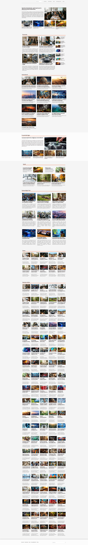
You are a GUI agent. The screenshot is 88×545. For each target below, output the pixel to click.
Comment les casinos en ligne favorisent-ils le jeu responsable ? (63, 63)
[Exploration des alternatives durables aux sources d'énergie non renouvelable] (35, 400)
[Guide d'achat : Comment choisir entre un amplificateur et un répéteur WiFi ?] (44, 463)
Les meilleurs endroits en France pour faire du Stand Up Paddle (58, 114)
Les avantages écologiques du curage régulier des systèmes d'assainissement (63, 42)
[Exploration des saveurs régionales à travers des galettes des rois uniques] (38, 153)
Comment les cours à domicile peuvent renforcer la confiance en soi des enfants (61, 481)
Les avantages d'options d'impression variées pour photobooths (42, 238)
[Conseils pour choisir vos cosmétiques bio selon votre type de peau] (53, 450)
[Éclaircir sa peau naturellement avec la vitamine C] (60, 169)
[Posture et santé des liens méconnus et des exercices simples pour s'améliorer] (49, 153)
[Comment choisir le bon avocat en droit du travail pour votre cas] (61, 153)
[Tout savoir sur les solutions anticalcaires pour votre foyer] (29, 214)
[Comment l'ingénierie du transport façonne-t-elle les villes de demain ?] (59, 214)
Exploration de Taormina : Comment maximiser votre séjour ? (52, 260)
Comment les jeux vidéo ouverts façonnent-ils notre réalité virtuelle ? (59, 238)
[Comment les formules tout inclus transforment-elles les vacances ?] (58, 59)
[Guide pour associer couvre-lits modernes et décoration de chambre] (44, 476)
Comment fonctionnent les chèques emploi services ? (53, 531)
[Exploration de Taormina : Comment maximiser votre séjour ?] (53, 254)
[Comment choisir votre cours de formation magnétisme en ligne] (27, 153)
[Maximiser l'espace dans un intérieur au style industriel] (53, 267)
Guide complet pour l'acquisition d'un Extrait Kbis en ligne (35, 480)
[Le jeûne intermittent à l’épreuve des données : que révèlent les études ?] (53, 286)
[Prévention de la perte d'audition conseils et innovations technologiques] (44, 400)
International (49, 1)
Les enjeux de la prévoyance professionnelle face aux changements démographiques (63, 56)
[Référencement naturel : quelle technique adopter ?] (44, 526)
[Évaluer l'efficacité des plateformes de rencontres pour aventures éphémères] (58, 46)
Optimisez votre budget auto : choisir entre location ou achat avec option (27, 27)
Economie (45, 1)
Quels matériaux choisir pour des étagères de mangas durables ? (58, 202)
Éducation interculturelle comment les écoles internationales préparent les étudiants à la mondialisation (43, 100)
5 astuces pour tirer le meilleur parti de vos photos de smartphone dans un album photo (35, 506)
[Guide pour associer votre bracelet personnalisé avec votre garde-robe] (62, 254)
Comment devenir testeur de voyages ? (25, 531)
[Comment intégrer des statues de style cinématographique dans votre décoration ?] (35, 267)
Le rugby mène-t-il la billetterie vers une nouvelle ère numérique (28, 202)
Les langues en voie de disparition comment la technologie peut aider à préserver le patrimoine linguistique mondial (43, 87)
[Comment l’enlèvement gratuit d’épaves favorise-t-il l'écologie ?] (44, 196)
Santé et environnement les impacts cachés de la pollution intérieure (43, 418)
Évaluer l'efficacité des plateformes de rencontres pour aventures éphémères (63, 46)
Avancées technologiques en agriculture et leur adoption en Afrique (59, 86)
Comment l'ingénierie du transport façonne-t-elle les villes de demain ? (59, 219)
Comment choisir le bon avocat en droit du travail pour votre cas (60, 157)
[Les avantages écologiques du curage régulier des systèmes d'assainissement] (58, 42)
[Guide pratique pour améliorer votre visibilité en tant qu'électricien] (62, 450)
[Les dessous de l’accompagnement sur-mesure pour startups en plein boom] (47, 40)
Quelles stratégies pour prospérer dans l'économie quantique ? (26, 392)
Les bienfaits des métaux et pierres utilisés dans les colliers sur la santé (26, 506)
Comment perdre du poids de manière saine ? (61, 518)
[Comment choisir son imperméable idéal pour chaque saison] (35, 450)
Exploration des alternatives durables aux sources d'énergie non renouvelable (34, 405)
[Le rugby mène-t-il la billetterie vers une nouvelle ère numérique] (29, 196)
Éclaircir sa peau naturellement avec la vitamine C (49, 168)
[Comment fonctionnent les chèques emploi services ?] (53, 526)
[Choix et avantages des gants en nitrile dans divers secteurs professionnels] (62, 425)
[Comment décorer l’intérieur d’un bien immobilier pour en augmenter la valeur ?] (35, 526)
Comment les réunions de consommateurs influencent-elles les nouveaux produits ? (26, 481)
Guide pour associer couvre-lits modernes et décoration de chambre (44, 480)
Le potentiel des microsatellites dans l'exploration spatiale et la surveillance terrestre (53, 443)
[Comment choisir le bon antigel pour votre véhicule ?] (55, 143)
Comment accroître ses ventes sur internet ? (44, 518)
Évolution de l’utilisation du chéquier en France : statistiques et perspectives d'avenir (28, 114)
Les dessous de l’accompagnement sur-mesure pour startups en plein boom (46, 46)
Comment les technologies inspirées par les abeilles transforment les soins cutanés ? (61, 28)
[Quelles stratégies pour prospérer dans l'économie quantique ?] (26, 387)
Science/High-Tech (58, 1)
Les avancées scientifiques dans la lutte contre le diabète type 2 (61, 405)
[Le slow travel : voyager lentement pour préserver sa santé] (35, 299)
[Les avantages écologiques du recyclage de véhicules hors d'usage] (44, 214)
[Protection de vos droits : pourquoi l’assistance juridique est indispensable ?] (35, 362)
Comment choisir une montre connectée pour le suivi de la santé (44, 493)
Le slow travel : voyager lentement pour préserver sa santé (35, 303)
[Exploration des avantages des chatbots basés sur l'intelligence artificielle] (26, 425)
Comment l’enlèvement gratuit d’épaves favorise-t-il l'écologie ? (43, 202)
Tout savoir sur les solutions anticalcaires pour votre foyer (27, 219)
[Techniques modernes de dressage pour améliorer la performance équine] (26, 438)
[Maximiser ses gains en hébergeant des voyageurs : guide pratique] (26, 400)
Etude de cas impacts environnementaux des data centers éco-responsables (52, 430)
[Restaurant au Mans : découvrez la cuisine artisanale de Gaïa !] (44, 450)
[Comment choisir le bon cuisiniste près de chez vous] (26, 463)
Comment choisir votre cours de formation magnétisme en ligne (26, 157)
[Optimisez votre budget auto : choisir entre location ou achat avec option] (27, 23)
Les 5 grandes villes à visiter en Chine (28, 127)
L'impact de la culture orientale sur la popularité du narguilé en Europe (43, 114)
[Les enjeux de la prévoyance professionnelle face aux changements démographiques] (58, 55)
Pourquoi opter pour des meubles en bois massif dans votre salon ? (53, 393)
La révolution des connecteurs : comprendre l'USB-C (37, 27)
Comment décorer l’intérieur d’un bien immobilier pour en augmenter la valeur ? (34, 532)
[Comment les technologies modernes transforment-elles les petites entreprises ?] (62, 362)
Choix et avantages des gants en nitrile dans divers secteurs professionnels (61, 430)
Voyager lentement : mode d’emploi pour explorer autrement (34, 259)
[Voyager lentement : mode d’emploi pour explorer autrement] (35, 254)
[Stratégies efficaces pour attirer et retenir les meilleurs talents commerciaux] (35, 463)
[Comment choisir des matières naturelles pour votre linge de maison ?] (26, 267)
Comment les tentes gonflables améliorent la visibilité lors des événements (61, 443)
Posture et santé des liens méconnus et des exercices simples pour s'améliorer (49, 158)
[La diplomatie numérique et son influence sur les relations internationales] (59, 94)
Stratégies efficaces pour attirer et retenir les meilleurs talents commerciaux (34, 468)
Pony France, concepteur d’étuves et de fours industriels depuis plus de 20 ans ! (44, 393)
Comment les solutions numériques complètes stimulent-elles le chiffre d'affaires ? (63, 51)
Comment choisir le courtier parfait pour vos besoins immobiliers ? (63, 37)
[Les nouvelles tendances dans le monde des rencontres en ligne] (44, 267)
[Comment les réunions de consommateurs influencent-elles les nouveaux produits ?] (26, 476)
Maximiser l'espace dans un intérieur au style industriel (52, 271)
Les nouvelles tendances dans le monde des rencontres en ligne (44, 272)
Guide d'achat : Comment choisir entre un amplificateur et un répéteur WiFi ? (44, 468)
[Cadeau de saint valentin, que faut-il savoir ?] (62, 526)
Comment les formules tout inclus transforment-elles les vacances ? (52, 355)
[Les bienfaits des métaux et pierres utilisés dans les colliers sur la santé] (26, 501)
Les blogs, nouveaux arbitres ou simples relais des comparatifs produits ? (26, 260)
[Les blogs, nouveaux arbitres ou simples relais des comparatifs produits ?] (26, 254)
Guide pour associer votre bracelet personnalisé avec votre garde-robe (62, 260)
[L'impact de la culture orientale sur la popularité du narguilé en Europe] (44, 108)
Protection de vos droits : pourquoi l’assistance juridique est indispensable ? (34, 367)
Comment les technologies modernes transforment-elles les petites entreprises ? (61, 367)
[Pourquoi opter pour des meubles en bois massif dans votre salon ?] (53, 387)
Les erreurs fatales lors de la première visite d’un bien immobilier (26, 290)
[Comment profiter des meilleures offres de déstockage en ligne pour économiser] (26, 488)
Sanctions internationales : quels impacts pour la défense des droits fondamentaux (31, 8)
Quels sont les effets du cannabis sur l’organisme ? (53, 518)
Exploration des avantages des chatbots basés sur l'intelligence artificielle (26, 430)
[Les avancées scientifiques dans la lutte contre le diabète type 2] (62, 400)
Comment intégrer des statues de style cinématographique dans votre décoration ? (35, 272)
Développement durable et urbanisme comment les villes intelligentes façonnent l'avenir (28, 100)
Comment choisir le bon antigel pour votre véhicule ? (32, 137)
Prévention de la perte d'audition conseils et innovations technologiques (43, 405)
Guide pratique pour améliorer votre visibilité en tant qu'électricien (61, 456)
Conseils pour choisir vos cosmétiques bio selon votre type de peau (52, 456)
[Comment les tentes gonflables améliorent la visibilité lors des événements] (62, 438)
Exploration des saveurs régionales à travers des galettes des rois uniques (38, 157)
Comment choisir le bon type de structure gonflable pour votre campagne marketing (53, 481)
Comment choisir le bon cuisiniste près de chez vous (26, 467)
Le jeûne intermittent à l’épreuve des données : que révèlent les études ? (29, 183)
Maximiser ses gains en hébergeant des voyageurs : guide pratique (26, 405)
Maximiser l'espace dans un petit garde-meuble (34, 316)
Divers (63, 1)
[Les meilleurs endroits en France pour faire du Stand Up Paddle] (59, 108)
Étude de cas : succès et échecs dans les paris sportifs (35, 493)
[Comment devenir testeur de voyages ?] (26, 526)
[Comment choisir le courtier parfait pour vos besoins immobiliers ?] (58, 37)
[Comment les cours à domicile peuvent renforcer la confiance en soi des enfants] (62, 476)
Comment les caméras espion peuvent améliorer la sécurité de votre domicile (53, 468)
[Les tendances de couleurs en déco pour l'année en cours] (44, 501)
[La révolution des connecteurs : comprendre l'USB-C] (38, 23)
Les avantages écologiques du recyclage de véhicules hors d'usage (43, 219)
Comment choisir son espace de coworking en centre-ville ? (61, 379)
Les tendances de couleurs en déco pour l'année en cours (43, 505)
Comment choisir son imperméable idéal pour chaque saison (34, 455)
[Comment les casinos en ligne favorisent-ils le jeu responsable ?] (58, 63)
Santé (54, 1)
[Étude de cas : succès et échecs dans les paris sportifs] (35, 488)
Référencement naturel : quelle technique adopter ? (44, 531)
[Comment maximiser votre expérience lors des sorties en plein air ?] (49, 23)
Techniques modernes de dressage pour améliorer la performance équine (26, 443)
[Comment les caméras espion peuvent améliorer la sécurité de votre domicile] (53, 463)
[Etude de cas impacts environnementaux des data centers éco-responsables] (53, 425)
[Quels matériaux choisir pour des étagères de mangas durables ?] (59, 196)
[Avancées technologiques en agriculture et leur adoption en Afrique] (59, 80)
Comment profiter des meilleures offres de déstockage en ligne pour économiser (26, 494)
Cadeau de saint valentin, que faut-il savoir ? (61, 531)
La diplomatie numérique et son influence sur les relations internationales (59, 100)
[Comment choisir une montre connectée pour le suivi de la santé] (44, 488)
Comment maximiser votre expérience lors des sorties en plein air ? (49, 28)
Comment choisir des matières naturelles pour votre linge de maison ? (26, 272)
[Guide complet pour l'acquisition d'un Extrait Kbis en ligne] (35, 476)
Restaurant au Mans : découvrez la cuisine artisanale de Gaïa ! (43, 455)
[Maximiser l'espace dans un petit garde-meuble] (30, 58)
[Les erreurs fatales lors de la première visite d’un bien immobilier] (30, 40)
